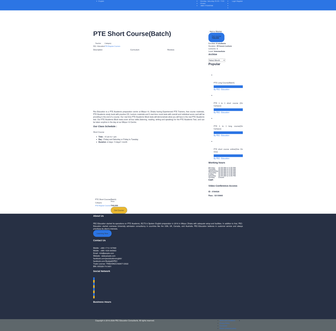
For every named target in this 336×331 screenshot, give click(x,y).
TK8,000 (215, 38)
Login (234, 1)
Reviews (170, 50)
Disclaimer (223, 326)
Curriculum (134, 50)
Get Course (119, 210)
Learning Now (102, 233)
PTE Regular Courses (112, 46)
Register (240, 1)
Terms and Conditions (227, 321)
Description (98, 50)
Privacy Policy (225, 323)
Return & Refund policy (228, 328)
